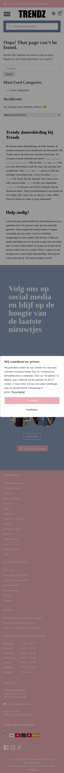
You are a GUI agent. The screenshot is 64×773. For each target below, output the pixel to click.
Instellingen (32, 409)
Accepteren (32, 400)
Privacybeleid (18, 392)
